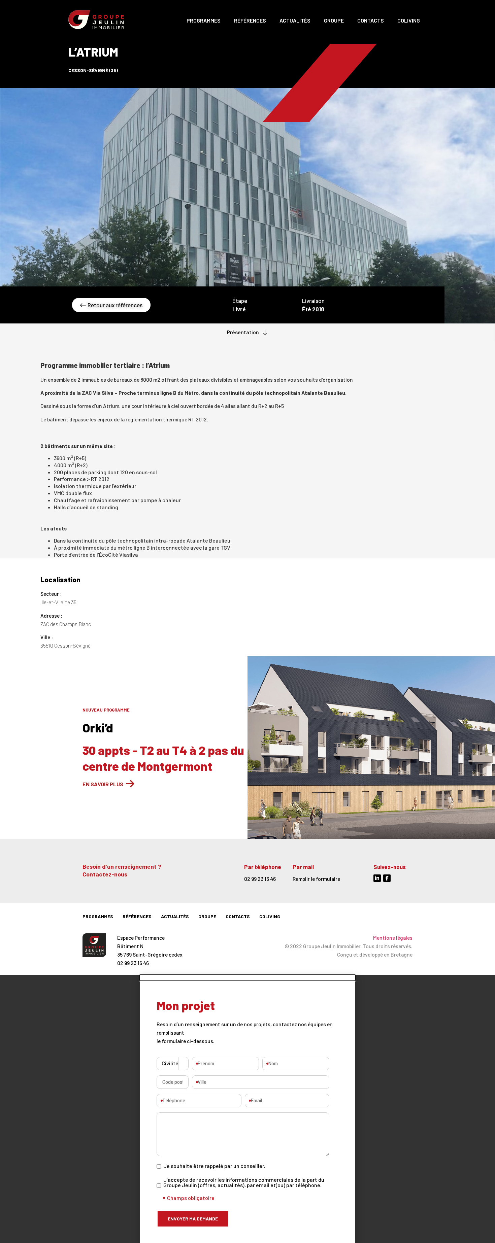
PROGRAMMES (204, 20)
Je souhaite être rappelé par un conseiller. (214, 1166)
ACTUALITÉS (294, 20)
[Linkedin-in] (377, 878)
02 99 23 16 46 (260, 878)
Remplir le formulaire (316, 878)
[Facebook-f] (387, 878)
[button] (247, 977)
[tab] (247, 332)
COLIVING (408, 20)
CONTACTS (370, 20)
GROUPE (334, 20)
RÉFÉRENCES (250, 20)
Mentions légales (392, 937)
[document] (247, 1109)
